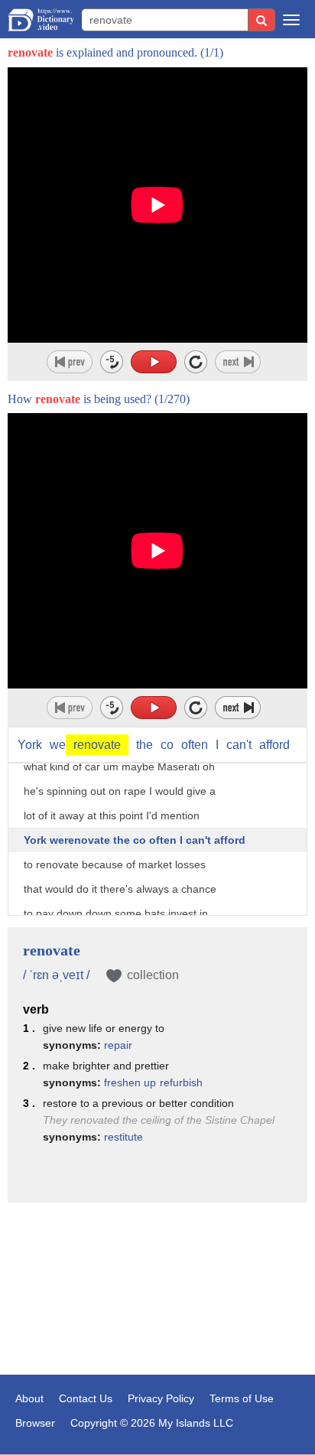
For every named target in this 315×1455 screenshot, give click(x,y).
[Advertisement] (157, 1290)
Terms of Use (241, 1398)
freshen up (130, 1082)
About (29, 1398)
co (167, 744)
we (85, 744)
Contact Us (85, 1398)
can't (239, 744)
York (30, 744)
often (194, 744)
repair (118, 1045)
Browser (35, 1423)
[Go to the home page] (41, 19)
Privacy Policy (161, 1398)
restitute (123, 1137)
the (144, 744)
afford (274, 744)
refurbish (181, 1082)
